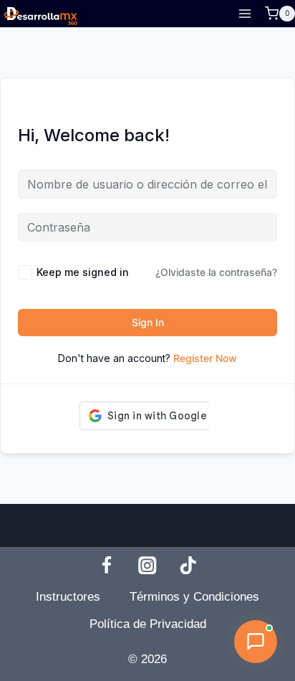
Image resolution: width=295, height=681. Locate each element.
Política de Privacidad (148, 624)
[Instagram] (148, 565)
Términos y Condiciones (194, 597)
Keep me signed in (83, 272)
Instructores (68, 597)
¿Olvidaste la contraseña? (216, 272)
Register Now (205, 358)
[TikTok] (188, 565)
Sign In (148, 322)
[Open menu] (244, 13)
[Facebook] (106, 565)
